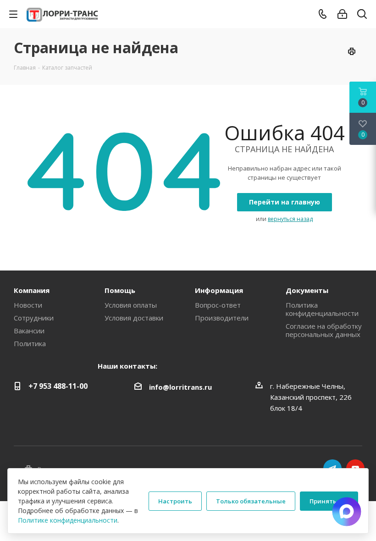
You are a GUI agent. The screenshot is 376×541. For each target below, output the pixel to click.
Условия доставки (134, 317)
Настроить (175, 501)
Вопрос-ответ (218, 304)
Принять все (329, 501)
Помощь (120, 290)
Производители (222, 317)
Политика (30, 343)
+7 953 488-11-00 (58, 386)
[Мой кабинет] (342, 14)
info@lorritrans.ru (180, 387)
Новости (28, 304)
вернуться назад (290, 219)
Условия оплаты (131, 304)
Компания (32, 290)
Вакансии (29, 330)
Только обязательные (251, 501)
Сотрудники (34, 317)
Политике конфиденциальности (67, 520)
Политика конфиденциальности (322, 309)
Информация (219, 290)
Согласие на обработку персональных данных (324, 330)
